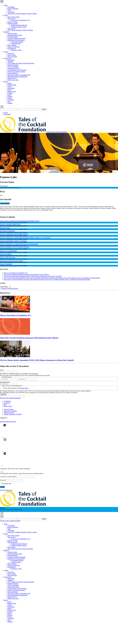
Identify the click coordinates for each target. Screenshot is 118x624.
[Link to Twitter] (17, 465)
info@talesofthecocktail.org (8, 421)
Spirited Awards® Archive (18, 27)
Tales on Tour (11, 18)
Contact (6, 51)
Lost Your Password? (6, 490)
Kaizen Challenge (12, 73)
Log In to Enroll (5, 203)
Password (3, 480)
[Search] (2, 106)
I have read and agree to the (16, 388)
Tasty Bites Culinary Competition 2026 (18, 75)
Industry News (11, 91)
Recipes (9, 98)
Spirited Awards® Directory (19, 25)
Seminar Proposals (12, 65)
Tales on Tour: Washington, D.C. (20, 20)
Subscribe (3, 394)
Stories (6, 81)
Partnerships (10, 60)
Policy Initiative (12, 45)
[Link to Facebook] (17, 437)
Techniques (10, 100)
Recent (9, 83)
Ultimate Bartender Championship (17, 76)
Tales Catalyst (11, 28)
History (9, 90)
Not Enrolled (4, 186)
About (5, 5)
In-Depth (10, 93)
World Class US (12, 78)
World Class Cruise (13, 80)
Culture (9, 86)
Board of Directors (12, 8)
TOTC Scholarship (13, 66)
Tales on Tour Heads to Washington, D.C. (16, 273)
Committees (10, 12)
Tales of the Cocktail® (10, 411)
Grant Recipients (16, 43)
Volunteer (10, 61)
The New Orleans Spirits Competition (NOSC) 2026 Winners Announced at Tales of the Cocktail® (32, 276)
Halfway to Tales (12, 22)
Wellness (10, 103)
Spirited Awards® (12, 23)
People (9, 95)
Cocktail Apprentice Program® (16, 38)
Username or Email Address (8, 476)
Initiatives (6, 32)
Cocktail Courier (12, 33)
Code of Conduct (9, 409)
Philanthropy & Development (16, 40)
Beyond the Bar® (12, 37)
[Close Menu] (2, 513)
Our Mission (11, 7)
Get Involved (7, 58)
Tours (9, 101)
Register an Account (6, 511)
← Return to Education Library (9, 288)
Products (9, 96)
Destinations (11, 88)
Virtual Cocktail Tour (13, 46)
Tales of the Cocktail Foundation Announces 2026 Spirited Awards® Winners (26, 274)
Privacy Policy (11, 55)
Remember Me (6, 483)
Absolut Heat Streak (13, 68)
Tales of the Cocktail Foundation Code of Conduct (22, 13)
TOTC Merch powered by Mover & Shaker (20, 30)
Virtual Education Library (14, 35)
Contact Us (10, 53)
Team (9, 10)
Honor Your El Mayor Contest (16, 71)
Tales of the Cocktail (13, 17)
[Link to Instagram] (17, 451)
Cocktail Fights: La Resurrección (17, 70)
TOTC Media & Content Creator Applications (20, 63)
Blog (5, 404)
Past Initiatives (11, 48)
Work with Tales (12, 56)
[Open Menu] (2, 1)
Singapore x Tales (16, 50)
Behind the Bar (11, 85)
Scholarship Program (17, 42)
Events (6, 15)
